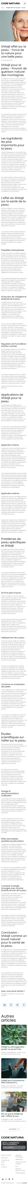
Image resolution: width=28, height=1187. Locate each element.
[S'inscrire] (23, 1147)
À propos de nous (5, 1161)
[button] (25, 3)
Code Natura (10, 1183)
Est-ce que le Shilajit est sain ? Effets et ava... (12, 1115)
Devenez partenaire (19, 1156)
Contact (4, 1167)
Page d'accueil (6, 1155)
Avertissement (20, 1173)
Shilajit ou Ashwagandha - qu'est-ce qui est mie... (13, 1048)
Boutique (4, 1158)
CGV (16, 1166)
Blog (2, 8)
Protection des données (20, 1163)
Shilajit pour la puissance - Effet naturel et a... (13, 1081)
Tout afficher (13, 1129)
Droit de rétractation (20, 1169)
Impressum (18, 1159)
